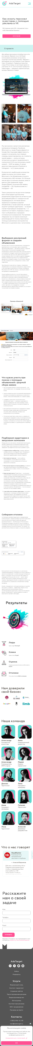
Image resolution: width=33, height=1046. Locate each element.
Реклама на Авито (16, 1010)
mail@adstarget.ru (16, 1024)
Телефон (5, 917)
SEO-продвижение (16, 1007)
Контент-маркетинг (16, 988)
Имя (3, 909)
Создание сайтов (16, 991)
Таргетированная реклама (16, 994)
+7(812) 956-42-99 (16, 1020)
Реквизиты (16, 974)
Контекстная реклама (16, 1004)
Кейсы (16, 971)
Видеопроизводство (16, 997)
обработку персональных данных (19, 940)
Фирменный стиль (16, 985)
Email (4, 925)
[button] (16, 36)
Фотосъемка (16, 1000)
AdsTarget (15, 3)
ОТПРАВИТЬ (8, 934)
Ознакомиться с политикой (15, 1038)
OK (16, 1043)
